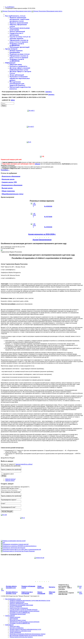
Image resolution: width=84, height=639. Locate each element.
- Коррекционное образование (11, 185)
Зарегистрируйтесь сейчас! (24, 464)
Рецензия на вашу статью (20, 54)
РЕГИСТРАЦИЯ (7, 511)
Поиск (4, 105)
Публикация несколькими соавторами (21, 605)
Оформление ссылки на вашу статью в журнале (19, 41)
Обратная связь (16, 64)
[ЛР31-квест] (21, 549)
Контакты (52, 587)
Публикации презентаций (19, 47)
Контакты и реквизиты (18, 66)
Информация (10, 63)
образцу (37, 164)
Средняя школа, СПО (9, 182)
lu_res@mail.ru (9, 7)
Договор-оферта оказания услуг (11, 587)
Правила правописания (19, 23)
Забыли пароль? (10, 479)
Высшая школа (7, 188)
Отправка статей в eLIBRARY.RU (17, 44)
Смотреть (48, 91)
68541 (13, 100)
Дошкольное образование (11, 176)
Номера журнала (16, 50)
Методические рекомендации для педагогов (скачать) (17, 83)
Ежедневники (15, 52)
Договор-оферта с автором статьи (12, 592)
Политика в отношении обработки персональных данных (20, 78)
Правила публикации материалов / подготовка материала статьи (19, 19)
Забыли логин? (10, 480)
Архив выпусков (40, 587)
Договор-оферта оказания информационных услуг (20, 69)
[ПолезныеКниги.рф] (18, 551)
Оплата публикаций (17, 31)
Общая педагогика (8, 191)
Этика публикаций (17, 75)
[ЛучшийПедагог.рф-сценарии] (14, 544)
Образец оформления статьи (19, 603)
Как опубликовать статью (15, 16)
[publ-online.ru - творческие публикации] (13, 547)
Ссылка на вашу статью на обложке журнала (20, 37)
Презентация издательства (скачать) (21, 637)
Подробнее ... (5, 170)
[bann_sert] (3, 542)
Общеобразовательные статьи (12, 194)
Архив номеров (11, 49)
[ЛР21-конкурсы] (18, 546)
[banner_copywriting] (13, 541)
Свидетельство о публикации (16, 34)
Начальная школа (8, 179)
